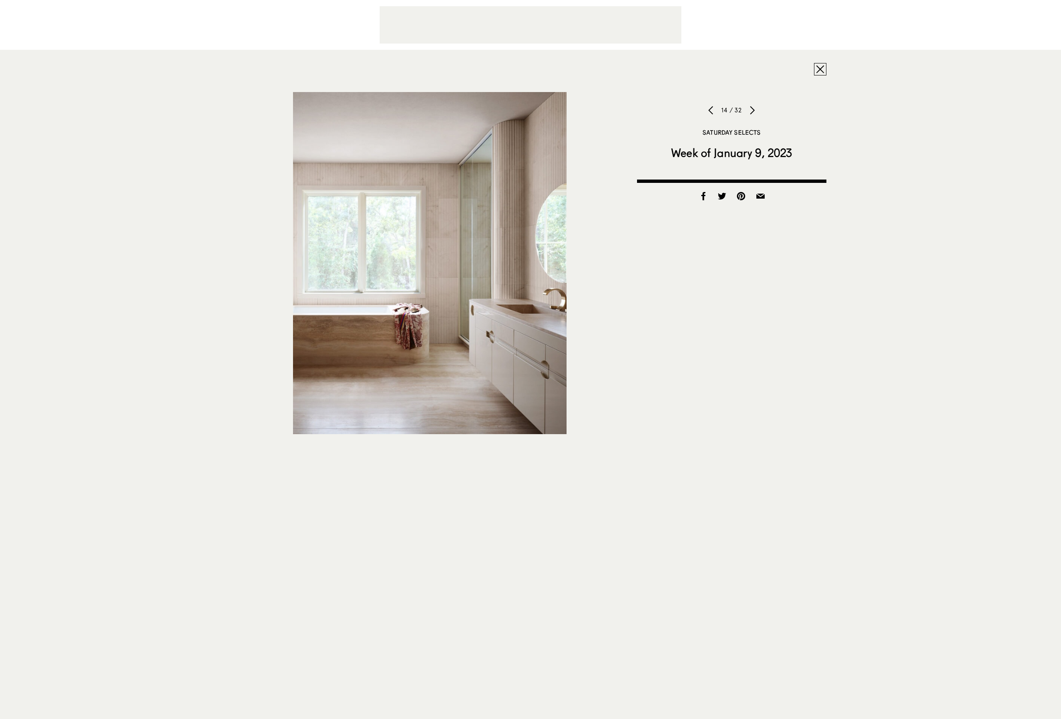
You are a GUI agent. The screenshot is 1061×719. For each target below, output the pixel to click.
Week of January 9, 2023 (731, 153)
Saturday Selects (731, 132)
